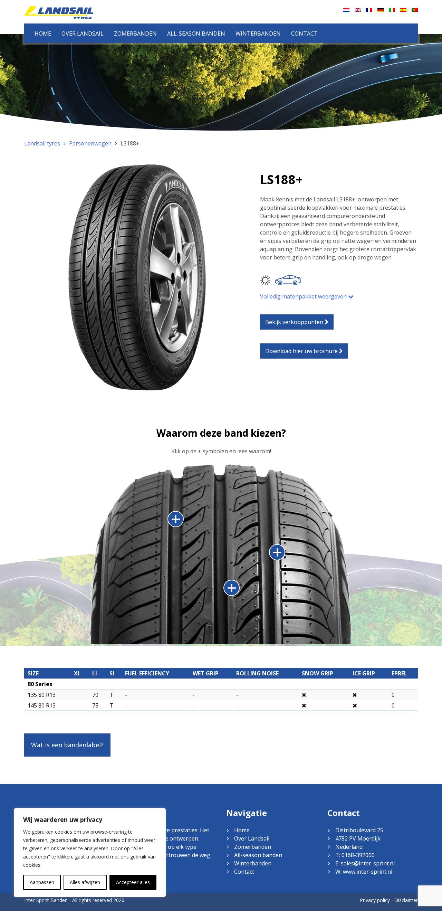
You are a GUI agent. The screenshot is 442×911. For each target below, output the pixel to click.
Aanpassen (42, 882)
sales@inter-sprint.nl (368, 863)
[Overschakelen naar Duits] (380, 10)
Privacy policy (375, 900)
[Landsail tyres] (58, 12)
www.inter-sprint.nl (367, 871)
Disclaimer (406, 900)
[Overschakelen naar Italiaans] (392, 10)
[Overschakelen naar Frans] (369, 10)
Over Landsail (82, 33)
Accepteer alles (133, 882)
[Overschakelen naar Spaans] (403, 10)
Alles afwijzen (85, 882)
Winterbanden (258, 33)
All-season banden (196, 33)
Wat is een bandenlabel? (67, 745)
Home (43, 33)
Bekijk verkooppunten (295, 322)
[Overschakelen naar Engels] (358, 10)
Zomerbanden (135, 33)
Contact (304, 33)
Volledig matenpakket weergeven (304, 296)
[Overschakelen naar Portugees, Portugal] (415, 10)
